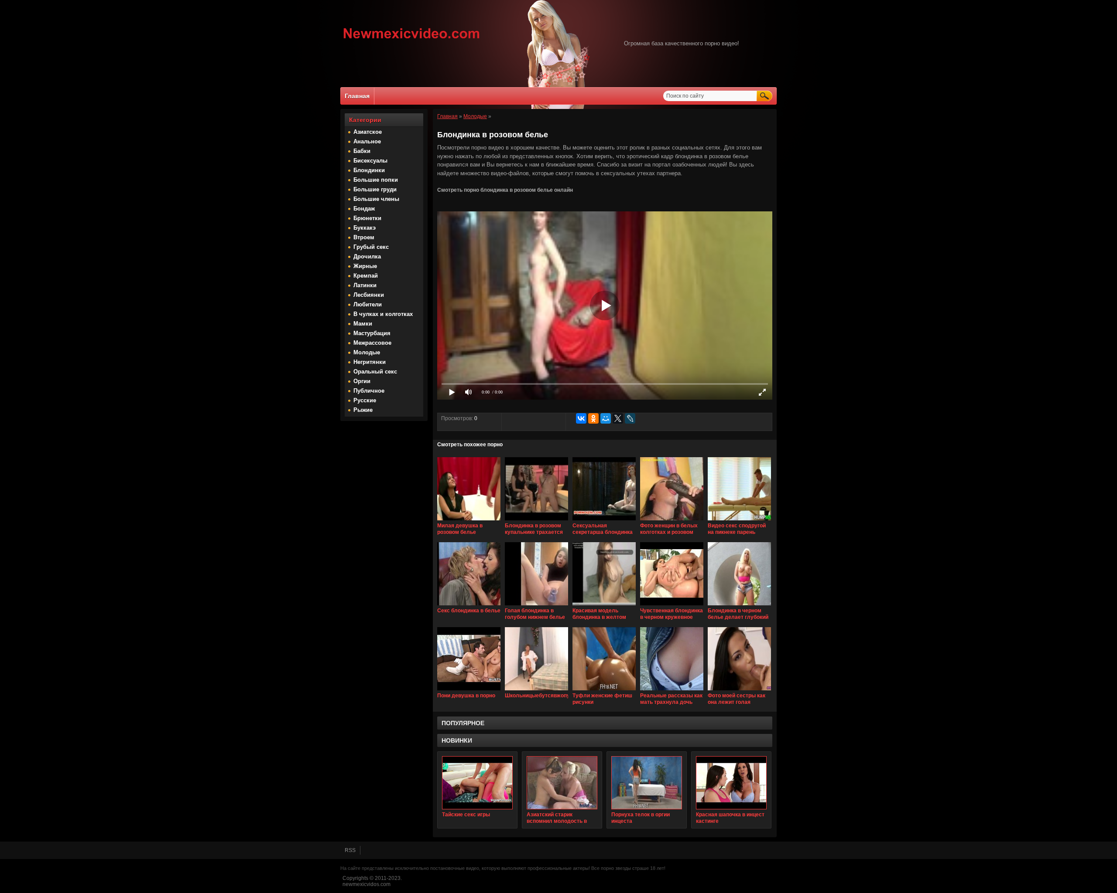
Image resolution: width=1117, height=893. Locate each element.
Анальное (367, 141)
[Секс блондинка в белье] (468, 606)
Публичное (368, 390)
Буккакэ (364, 227)
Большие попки (375, 180)
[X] (618, 418)
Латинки (365, 285)
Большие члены (376, 199)
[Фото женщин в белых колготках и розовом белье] (671, 521)
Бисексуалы (370, 160)
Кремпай (365, 275)
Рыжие (363, 410)
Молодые (366, 352)
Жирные (365, 266)
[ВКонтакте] (581, 418)
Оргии (361, 381)
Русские (364, 400)
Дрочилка (367, 256)
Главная (357, 95)
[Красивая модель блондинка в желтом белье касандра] (604, 606)
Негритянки (369, 362)
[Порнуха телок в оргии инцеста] (646, 782)
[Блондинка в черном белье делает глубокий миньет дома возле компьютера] (739, 606)
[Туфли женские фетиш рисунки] (604, 691)
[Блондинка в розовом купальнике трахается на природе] (536, 521)
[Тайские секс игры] (477, 782)
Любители (367, 304)
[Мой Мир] (605, 418)
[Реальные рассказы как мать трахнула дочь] (671, 691)
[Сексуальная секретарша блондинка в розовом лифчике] (604, 521)
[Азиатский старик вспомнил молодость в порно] (562, 782)
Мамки (362, 323)
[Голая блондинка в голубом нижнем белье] (536, 606)
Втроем (363, 237)
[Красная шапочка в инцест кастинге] (731, 782)
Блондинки (369, 170)
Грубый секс (371, 247)
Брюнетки (367, 218)
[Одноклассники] (593, 418)
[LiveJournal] (630, 418)
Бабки (361, 151)
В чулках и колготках (383, 314)
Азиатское (367, 132)
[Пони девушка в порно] (468, 691)
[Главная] (411, 40)
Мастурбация (372, 333)
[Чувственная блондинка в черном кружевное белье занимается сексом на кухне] (671, 606)
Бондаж (364, 208)
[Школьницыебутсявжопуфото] (536, 691)
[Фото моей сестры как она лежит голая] (739, 691)
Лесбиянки (368, 295)
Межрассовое (372, 343)
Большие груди (375, 189)
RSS (350, 850)
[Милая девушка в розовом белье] (468, 521)
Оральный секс (375, 371)
